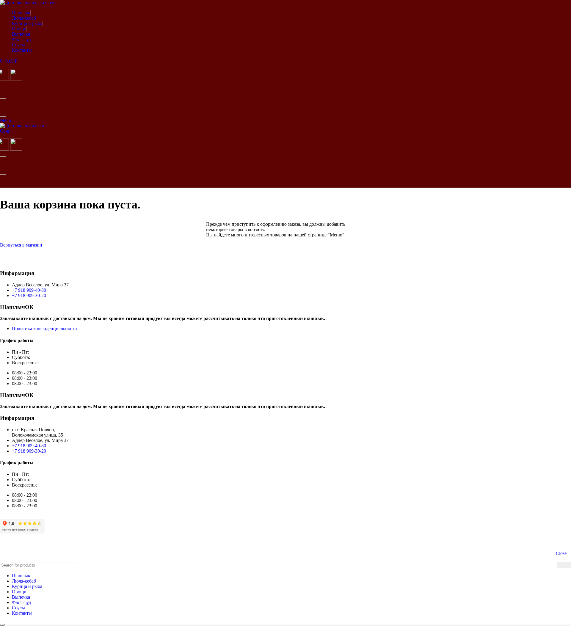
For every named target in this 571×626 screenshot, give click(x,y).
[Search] (564, 565)
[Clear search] (551, 565)
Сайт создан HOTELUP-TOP (29, 542)
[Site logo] (28, 2)
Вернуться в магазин (21, 244)
